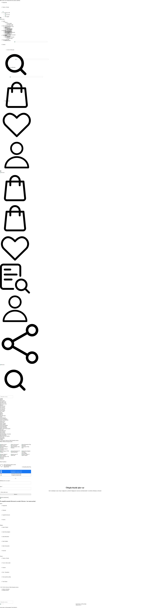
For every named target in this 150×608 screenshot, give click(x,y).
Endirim (3, 44)
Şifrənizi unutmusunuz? (4, 497)
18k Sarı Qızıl (2, 406)
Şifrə (1, 486)
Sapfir (8, 39)
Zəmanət (4, 567)
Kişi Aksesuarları (8, 35)
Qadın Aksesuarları (3, 427)
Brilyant (1, 413)
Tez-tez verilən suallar (6, 562)
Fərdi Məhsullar (8, 40)
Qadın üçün (4, 25)
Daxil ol (15, 494)
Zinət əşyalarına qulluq (6, 576)
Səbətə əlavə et (78, 604)
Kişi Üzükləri (7, 32)
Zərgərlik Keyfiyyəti (6, 514)
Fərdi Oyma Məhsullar (4, 419)
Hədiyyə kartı (2, 421)
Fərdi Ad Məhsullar (3, 418)
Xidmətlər (4, 510)
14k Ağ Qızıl (2, 409)
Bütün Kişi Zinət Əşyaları (9, 37)
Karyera (3, 519)
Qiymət (6, 22)
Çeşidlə (3, 21)
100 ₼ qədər (9, 23)
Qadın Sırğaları (7, 28)
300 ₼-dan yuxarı (3, 403)
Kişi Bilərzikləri (8, 31)
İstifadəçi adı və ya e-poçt (5, 480)
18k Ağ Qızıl (2, 407)
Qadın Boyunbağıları (8, 29)
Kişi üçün (4, 30)
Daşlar (1, 412)
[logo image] (2, 19)
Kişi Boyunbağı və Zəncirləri (10, 34)
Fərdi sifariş (4, 35)
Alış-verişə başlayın (7, 465)
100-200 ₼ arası (10, 24)
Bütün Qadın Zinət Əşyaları (10, 32)
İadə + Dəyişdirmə (5, 572)
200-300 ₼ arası (10, 25)
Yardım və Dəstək (5, 7)
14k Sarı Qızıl (2, 408)
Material (1, 404)
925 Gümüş (2, 411)
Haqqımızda (4, 2)
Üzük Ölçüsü (4, 581)
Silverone (7, 440)
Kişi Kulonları (7, 33)
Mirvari (1, 414)
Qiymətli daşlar (10, 38)
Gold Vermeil (2, 410)
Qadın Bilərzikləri (8, 30)
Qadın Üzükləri (7, 26)
